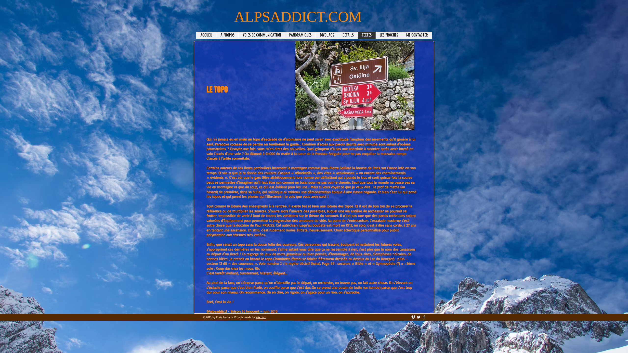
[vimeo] (413, 317)
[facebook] (424, 317)
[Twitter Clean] (419, 317)
